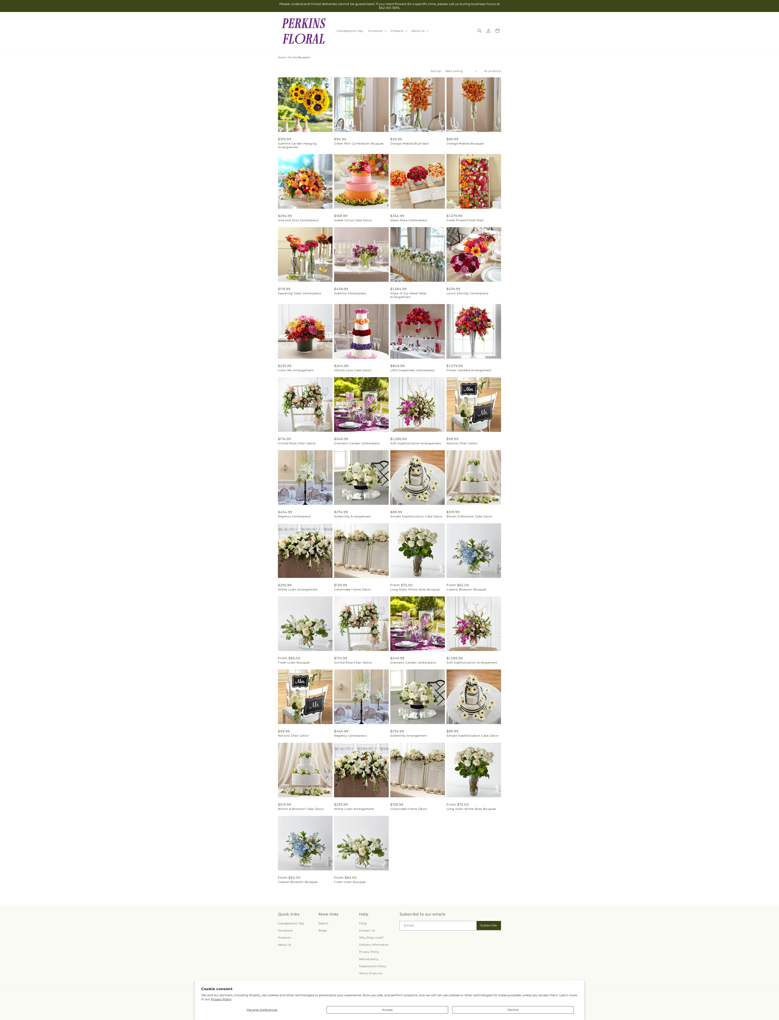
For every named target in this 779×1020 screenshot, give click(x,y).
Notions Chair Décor (462, 443)
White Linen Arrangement (298, 589)
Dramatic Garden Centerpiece (357, 443)
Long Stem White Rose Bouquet (415, 589)
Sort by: (435, 71)
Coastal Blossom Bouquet (466, 589)
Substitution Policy (372, 966)
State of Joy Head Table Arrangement (408, 295)
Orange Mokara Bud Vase (409, 143)
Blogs (322, 930)
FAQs (363, 923)
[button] (377, 31)
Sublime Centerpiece (350, 293)
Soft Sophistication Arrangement (415, 443)
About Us (284, 945)
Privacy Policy (221, 999)
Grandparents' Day (291, 923)
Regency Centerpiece (294, 516)
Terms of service (370, 973)
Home (282, 57)
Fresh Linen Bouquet (294, 662)
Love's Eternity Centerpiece (467, 293)
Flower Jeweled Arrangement (469, 370)
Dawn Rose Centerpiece (408, 220)
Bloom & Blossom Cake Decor (470, 516)
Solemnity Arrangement (352, 516)
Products (284, 937)
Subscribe (488, 925)
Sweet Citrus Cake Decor (353, 220)
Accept (387, 1010)
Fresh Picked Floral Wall (465, 220)
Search (323, 923)
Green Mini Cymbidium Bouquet (359, 143)
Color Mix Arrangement (296, 370)
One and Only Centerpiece (298, 220)
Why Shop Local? (371, 937)
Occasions (285, 930)
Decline (513, 1010)
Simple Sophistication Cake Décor (416, 516)
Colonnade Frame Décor (352, 589)
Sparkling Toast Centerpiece (299, 293)
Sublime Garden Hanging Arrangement (297, 145)
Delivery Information (374, 945)
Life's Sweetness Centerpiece (412, 370)
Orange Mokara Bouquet (465, 143)
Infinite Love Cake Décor (353, 370)
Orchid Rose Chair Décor (297, 443)
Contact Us (367, 930)
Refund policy (369, 959)
